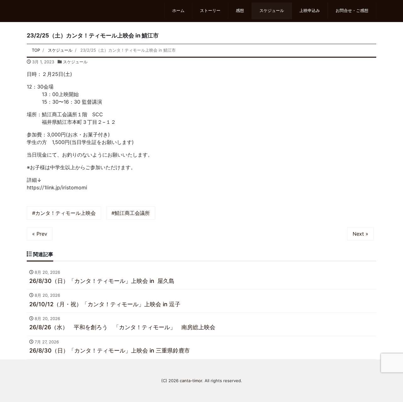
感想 (240, 10)
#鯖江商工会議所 (130, 213)
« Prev (39, 234)
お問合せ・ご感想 (352, 10)
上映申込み (309, 10)
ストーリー (210, 10)
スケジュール (271, 10)
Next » (360, 234)
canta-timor (191, 380)
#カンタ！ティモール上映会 (64, 213)
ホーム (178, 10)
